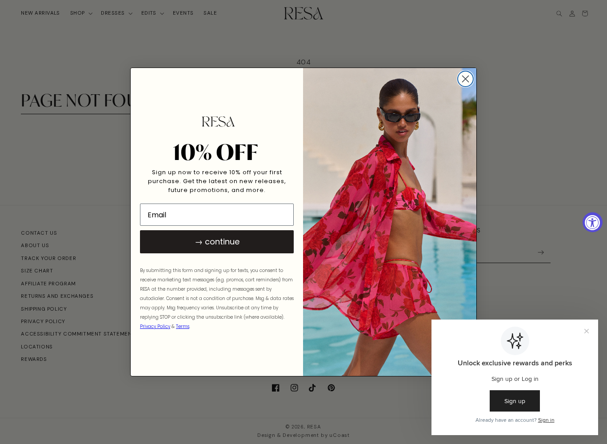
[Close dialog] (465, 79)
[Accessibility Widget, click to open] (593, 222)
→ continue (217, 241)
